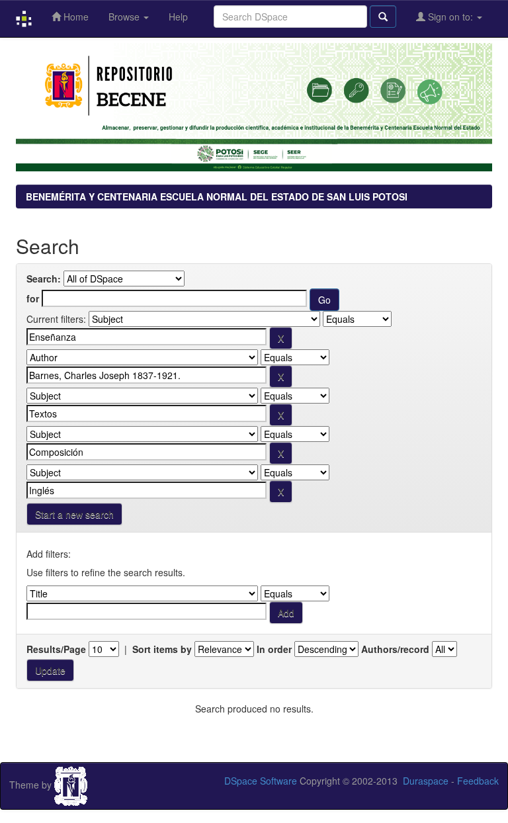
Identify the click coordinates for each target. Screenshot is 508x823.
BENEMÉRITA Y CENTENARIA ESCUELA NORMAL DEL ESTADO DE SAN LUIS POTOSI (216, 196)
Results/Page (56, 649)
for (32, 298)
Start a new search (74, 514)
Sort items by (162, 649)
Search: (43, 278)
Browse (125, 16)
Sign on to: (450, 16)
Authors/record (395, 649)
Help (178, 16)
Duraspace (425, 780)
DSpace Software (260, 780)
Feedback (478, 780)
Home (75, 16)
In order (274, 649)
